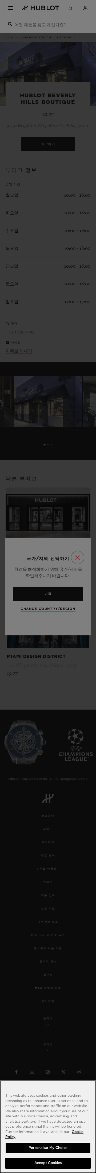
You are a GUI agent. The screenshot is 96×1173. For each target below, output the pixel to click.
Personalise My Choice (48, 1148)
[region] (48, 1127)
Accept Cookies (48, 1163)
